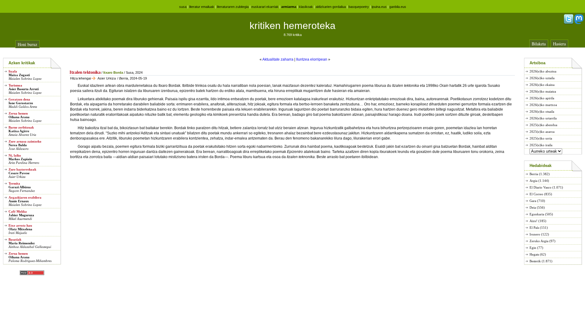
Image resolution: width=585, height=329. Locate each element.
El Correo (536, 194)
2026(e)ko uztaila (542, 78)
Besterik (535, 261)
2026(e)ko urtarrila (543, 118)
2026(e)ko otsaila (542, 111)
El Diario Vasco (540, 187)
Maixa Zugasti (19, 75)
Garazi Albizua (20, 187)
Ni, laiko (15, 155)
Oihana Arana (19, 117)
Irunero (535, 234)
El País (534, 227)
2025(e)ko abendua (543, 125)
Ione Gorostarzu (21, 103)
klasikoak (306, 7)
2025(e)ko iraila (541, 145)
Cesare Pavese (19, 173)
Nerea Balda (18, 145)
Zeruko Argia (539, 241)
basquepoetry (359, 7)
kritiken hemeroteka (292, 25)
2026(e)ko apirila (542, 98)
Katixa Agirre (19, 131)
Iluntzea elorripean (311, 59)
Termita (14, 183)
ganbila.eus (397, 7)
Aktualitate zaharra (277, 59)
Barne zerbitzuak (21, 127)
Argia (533, 180)
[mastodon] (578, 23)
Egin (533, 247)
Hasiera (559, 44)
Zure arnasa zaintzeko (25, 141)
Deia (533, 207)
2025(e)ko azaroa (542, 131)
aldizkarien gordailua (331, 7)
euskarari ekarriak (264, 7)
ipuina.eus (379, 7)
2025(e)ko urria (541, 138)
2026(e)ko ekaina (542, 85)
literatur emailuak (201, 7)
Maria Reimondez (22, 243)
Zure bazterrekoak (22, 169)
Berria (534, 174)
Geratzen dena (19, 99)
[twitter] (568, 23)
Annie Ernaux (19, 201)
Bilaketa (539, 44)
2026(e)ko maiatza (543, 91)
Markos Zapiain (20, 159)
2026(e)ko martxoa (543, 105)
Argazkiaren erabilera (25, 197)
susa (182, 7)
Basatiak (15, 239)
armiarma (288, 7)
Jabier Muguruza (21, 215)
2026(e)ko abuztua (543, 71)
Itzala (13, 71)
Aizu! (533, 221)
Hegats (534, 254)
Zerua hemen (18, 113)
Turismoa (15, 85)
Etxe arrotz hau (20, 225)
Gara (533, 201)
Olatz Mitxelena (20, 229)
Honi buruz (27, 44)
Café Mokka (18, 211)
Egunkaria (537, 214)
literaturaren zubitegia (233, 7)
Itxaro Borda (113, 72)
